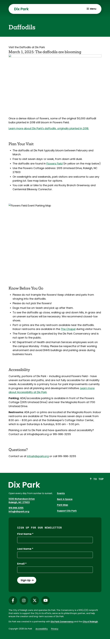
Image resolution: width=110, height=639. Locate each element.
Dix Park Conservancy (62, 621)
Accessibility (42, 628)
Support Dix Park (67, 510)
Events (61, 493)
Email (21, 563)
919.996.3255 (16, 508)
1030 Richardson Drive (22, 499)
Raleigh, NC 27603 (19, 502)
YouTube (45, 600)
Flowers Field (54, 163)
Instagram (23, 600)
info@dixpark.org (38, 456)
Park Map (62, 505)
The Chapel (68, 329)
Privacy (54, 628)
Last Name (24, 549)
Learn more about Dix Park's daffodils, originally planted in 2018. (49, 128)
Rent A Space (64, 499)
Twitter (34, 600)
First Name (24, 534)
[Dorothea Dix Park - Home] (21, 8)
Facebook (13, 600)
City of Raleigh (90, 621)
